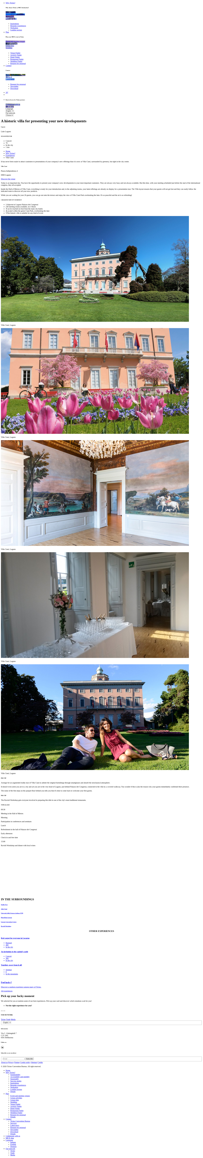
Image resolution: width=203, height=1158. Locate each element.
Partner (17, 1062)
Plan (7, 32)
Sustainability (15, 1075)
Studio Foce (4, 904)
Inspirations (14, 24)
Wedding (13, 1102)
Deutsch (13, 1147)
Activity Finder (16, 55)
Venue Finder (15, 53)
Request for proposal (18, 63)
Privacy (11, 1062)
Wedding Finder (16, 61)
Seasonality (14, 1079)
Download (14, 89)
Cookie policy (25, 1062)
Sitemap (34, 1062)
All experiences (6, 991)
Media (13, 1019)
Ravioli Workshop (6, 926)
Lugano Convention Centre (8, 922)
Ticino (3, 1019)
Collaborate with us (13, 1136)
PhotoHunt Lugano (6, 917)
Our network (10, 113)
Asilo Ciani (4, 909)
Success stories (15, 1081)
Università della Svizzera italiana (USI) (12, 913)
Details (13, 1092)
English (13, 1144)
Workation (14, 28)
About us (4, 1062)
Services (13, 1123)
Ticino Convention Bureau (20, 1121)
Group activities (16, 1098)
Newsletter (14, 86)
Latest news (14, 1125)
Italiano (13, 1142)
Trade (8, 1019)
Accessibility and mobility (20, 1077)
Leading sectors (16, 30)
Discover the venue (8, 179)
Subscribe (29, 1059)
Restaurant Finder (16, 59)
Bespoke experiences (18, 26)
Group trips (14, 1100)
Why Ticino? (10, 3)
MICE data (10, 1138)
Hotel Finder (15, 57)
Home (8, 151)
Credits (40, 1062)
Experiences (10, 155)
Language (9, 109)
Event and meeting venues (20, 1096)
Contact (8, 66)
